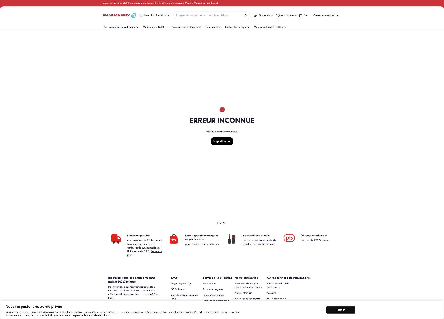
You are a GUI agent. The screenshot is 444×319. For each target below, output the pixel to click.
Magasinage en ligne (182, 283)
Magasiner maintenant (206, 3)
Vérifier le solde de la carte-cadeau (278, 285)
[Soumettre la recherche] (245, 15)
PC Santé (271, 292)
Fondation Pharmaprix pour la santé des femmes (248, 285)
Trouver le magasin (213, 289)
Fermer (340, 309)
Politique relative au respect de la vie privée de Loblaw (78, 315)
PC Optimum (177, 289)
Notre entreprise (243, 292)
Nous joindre (209, 283)
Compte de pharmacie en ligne (184, 297)
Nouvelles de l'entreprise (248, 298)
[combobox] (212, 15)
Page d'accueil (222, 141)
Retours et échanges (213, 295)
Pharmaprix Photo (276, 298)
